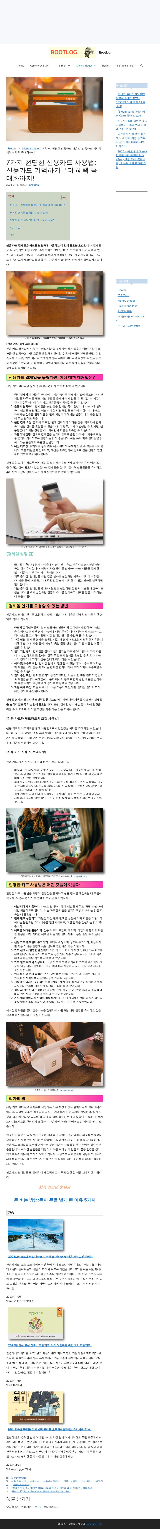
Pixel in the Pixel (125, 65)
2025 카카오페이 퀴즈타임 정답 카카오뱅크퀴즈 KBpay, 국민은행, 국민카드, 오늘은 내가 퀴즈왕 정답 (131, 159)
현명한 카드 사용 (21, 1484)
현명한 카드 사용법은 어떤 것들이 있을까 (32, 220)
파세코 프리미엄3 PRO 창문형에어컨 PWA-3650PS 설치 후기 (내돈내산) (130, 100)
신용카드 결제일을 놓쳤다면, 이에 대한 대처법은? (37, 204)
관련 (12, 234)
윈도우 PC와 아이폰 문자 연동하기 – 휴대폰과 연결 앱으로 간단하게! (132, 124)
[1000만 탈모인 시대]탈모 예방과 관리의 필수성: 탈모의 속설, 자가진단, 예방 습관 (51, 1488)
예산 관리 (86, 1481)
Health (105, 65)
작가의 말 (15, 227)
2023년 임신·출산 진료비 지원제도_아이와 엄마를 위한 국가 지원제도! (50, 1345)
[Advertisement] (80, 22)
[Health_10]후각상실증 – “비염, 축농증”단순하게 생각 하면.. (40, 1491)
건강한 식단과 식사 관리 (130, 318)
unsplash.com (80, 876)
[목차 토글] (63, 197)
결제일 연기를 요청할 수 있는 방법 (29, 212)
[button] (141, 65)
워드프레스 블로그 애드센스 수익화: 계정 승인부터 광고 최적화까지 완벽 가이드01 (131, 140)
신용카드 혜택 (71, 1481)
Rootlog (105, 52)
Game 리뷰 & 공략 (40, 65)
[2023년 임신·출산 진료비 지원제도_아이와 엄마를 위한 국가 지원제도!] (35, 1337)
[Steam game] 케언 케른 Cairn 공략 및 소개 (130, 113)
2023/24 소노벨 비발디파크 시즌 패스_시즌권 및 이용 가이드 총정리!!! (50, 1256)
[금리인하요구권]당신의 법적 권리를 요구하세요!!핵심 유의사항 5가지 (49, 1429)
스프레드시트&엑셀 (129, 325)
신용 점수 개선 (18, 1481)
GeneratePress (94, 1523)
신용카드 (34, 1481)
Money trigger (84, 65)
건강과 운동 (125, 311)
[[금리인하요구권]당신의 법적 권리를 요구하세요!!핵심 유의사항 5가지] (35, 1421)
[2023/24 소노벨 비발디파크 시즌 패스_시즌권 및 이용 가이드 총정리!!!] (35, 1248)
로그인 (38, 1506)
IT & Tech (61, 65)
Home (21, 65)
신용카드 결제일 (51, 1481)
